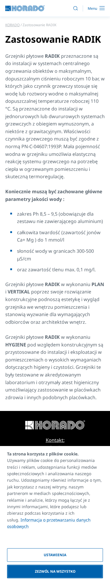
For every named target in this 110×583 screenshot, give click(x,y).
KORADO (12, 24)
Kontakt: (55, 440)
